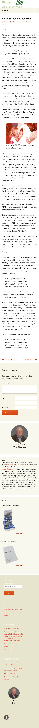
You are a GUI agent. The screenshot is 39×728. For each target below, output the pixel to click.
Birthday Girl (9, 359)
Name (5, 398)
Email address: (8, 584)
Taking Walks (30, 359)
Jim (5, 674)
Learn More (19, 565)
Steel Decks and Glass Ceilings (15, 465)
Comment (6, 383)
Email (5, 403)
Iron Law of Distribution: (11, 628)
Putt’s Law (7, 649)
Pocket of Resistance (8, 469)
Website (5, 407)
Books (27, 473)
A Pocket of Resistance (25, 22)
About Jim (12, 674)
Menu (4, 11)
